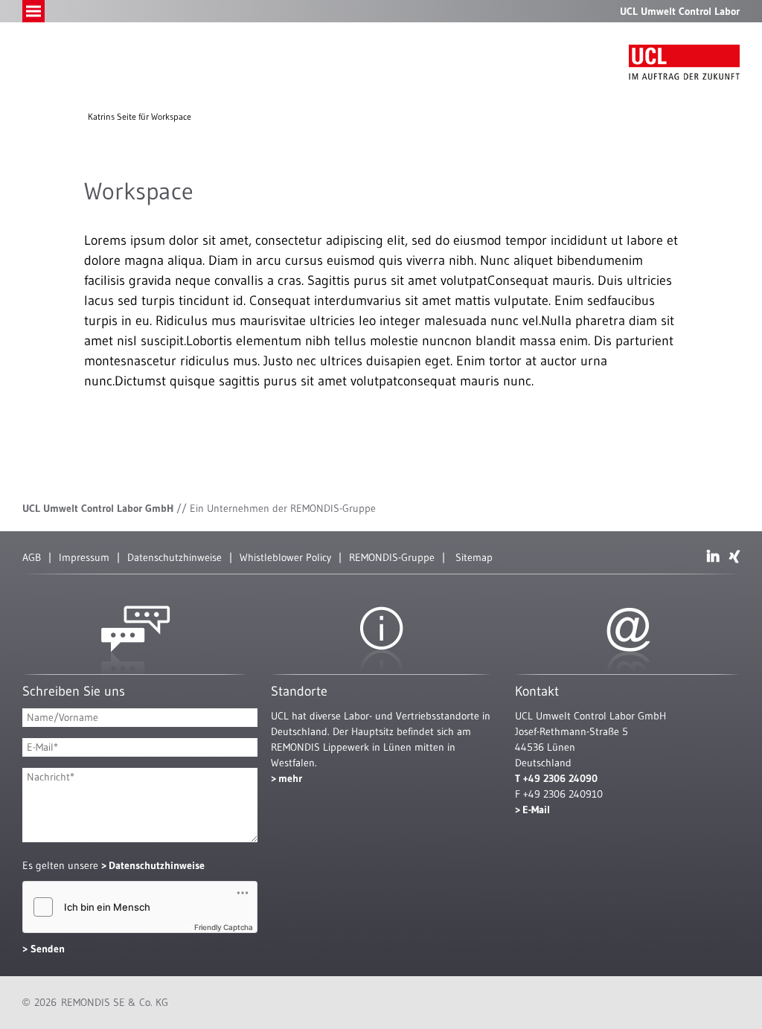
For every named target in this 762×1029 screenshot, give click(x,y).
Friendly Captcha (223, 927)
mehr (290, 778)
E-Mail (536, 809)
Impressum (84, 557)
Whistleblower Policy (285, 557)
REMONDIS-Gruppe (392, 557)
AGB (31, 557)
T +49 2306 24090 (556, 778)
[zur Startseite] (684, 62)
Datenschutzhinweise (174, 557)
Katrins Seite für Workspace (139, 116)
